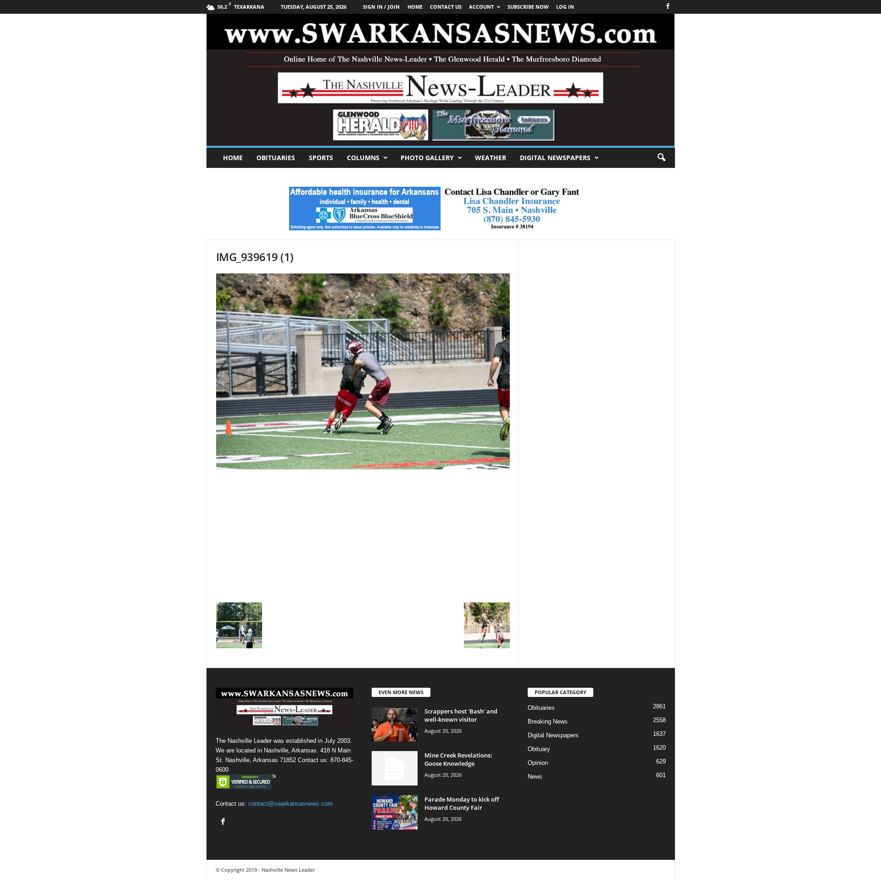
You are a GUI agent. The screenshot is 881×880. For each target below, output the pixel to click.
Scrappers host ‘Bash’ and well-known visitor (460, 715)
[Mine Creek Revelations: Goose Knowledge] (395, 768)
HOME (415, 6)
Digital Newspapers (555, 157)
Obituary (539, 749)
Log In (565, 6)
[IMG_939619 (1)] (363, 371)
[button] (661, 158)
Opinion (538, 762)
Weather (490, 157)
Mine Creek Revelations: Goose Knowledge (458, 759)
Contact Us (446, 6)
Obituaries (275, 157)
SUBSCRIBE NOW (528, 6)
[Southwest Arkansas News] (440, 80)
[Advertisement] (363, 533)
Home (233, 157)
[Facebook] (668, 6)
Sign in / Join (381, 6)
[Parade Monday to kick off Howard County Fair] (395, 812)
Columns (363, 157)
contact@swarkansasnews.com (290, 803)
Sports (321, 157)
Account (481, 6)
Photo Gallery (427, 157)
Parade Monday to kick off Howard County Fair (461, 803)
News (535, 776)
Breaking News (548, 721)
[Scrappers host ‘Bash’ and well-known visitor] (395, 724)
